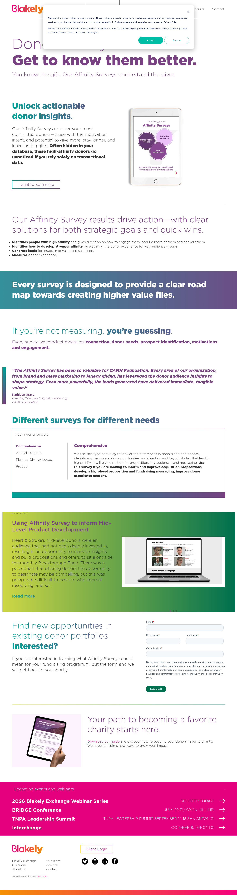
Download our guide (104, 741)
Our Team (53, 860)
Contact (218, 9)
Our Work (19, 865)
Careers (198, 9)
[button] (170, 611)
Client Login (96, 849)
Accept (150, 40)
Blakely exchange (24, 860)
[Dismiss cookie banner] (188, 12)
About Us (19, 869)
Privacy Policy (42, 876)
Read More (23, 596)
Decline (177, 40)
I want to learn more (36, 184)
